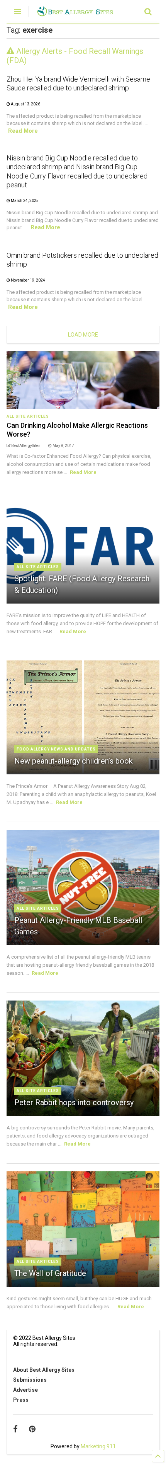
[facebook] (15, 1429)
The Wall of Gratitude (50, 1273)
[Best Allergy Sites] (75, 13)
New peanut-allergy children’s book (73, 761)
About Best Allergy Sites (44, 1370)
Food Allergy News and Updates (56, 749)
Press (21, 1400)
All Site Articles (28, 416)
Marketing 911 (98, 1446)
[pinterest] (32, 1429)
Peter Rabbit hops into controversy (74, 1102)
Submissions (30, 1380)
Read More (23, 130)
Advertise (25, 1390)
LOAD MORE (83, 335)
